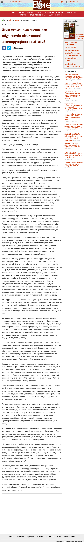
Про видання (49, 537)
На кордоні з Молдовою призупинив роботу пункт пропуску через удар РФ (73, 116)
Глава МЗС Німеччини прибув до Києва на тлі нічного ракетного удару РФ (73, 77)
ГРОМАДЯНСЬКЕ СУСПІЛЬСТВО (54, 13)
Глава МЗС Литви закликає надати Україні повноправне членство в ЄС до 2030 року (73, 154)
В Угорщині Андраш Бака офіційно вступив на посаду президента (74, 164)
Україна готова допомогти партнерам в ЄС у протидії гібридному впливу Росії (73, 106)
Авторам (11, 537)
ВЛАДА (39, 13)
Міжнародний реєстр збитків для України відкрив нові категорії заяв (73, 146)
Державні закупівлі (69, 537)
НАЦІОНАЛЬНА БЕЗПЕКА (37, 15)
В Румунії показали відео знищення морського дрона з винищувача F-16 (74, 126)
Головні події (17, 2)
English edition (72, 2)
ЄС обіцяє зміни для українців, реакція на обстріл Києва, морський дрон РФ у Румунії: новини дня (73, 136)
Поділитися (19, 48)
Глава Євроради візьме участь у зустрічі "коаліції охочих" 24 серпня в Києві (74, 86)
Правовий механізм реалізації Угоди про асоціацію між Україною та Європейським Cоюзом (73, 47)
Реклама (59, 537)
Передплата (30, 537)
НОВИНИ (12, 13)
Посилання (40, 537)
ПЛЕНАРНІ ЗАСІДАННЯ (26, 13)
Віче (10, 20)
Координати (20, 537)
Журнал (17, 20)
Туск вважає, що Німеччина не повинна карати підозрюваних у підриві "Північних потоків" (73, 95)
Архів (62, 2)
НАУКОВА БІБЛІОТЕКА (55, 15)
